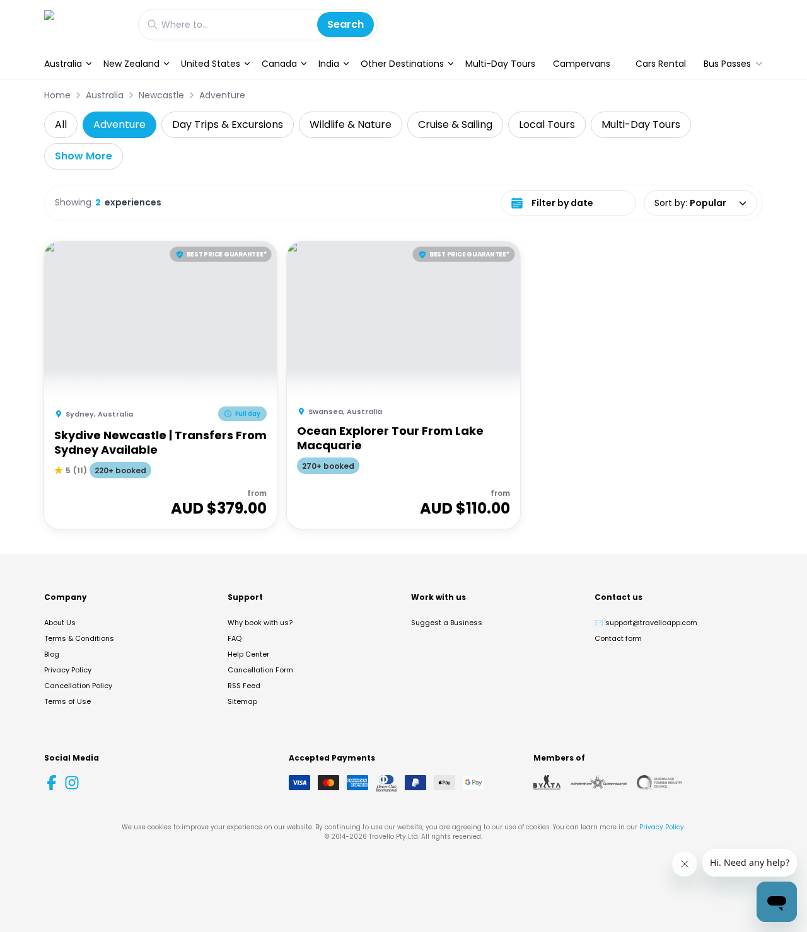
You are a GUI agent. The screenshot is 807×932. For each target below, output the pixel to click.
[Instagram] (71, 782)
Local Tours (547, 124)
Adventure (222, 95)
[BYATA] (546, 782)
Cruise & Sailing (455, 124)
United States (210, 63)
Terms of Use (67, 701)
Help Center (248, 654)
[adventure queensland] (599, 782)
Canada (279, 63)
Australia (63, 63)
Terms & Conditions (79, 638)
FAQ (234, 638)
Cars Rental (661, 63)
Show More (83, 156)
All (61, 124)
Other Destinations (402, 63)
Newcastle (161, 95)
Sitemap (242, 701)
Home (57, 95)
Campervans (581, 63)
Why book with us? (260, 623)
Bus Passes (727, 63)
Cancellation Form (260, 670)
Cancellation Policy (78, 686)
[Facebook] (51, 782)
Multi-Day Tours (500, 63)
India (328, 63)
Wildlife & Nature (351, 124)
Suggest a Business (446, 623)
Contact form (618, 638)
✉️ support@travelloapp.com (646, 623)
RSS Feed (244, 686)
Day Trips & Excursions (227, 124)
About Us (60, 623)
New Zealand (131, 63)
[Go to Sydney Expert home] (84, 24)
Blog (51, 654)
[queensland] (659, 782)
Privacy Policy (67, 670)
